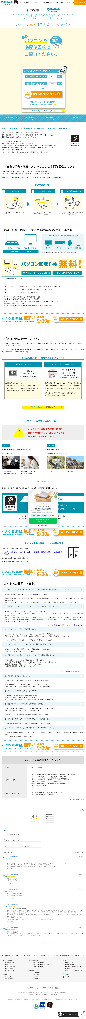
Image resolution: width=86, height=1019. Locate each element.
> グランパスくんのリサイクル (73, 970)
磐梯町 (43, 552)
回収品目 (36, 2)
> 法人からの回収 (9, 970)
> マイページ (34, 978)
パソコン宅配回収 (24, 2)
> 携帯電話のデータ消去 (37, 966)
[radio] (50, 815)
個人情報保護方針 (46, 999)
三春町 (6, 554)
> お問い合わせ (35, 974)
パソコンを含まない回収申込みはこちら (43, 111)
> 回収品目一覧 (9, 978)
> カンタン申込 (9, 968)
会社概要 (10, 999)
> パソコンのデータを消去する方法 (40, 964)
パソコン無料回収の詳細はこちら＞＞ (12, 278)
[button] (11, 869)
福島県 (4, 548)
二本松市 (22, 552)
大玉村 (36, 552)
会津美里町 (58, 552)
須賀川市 (13, 552)
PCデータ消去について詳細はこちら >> (72, 671)
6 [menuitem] (45, 943)
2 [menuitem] (36, 943)
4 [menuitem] (40, 943)
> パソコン (8, 976)
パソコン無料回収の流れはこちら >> (76, 799)
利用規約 (17, 999)
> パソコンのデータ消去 (37, 962)
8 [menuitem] (49, 943)
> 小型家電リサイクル (11, 966)
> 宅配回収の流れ (9, 962)
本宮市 (29, 552)
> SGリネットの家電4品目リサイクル (75, 966)
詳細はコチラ (43, 407)
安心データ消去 (48, 2)
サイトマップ (74, 999)
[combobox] (12, 846)
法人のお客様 (70, 2)
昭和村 (49, 552)
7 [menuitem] (47, 943)
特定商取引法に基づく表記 (31, 999)
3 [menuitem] (38, 943)
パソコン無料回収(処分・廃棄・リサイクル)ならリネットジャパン (19, 955)
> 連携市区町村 (69, 962)
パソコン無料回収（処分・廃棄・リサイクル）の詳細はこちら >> (65, 625)
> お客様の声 (34, 976)
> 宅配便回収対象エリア (71, 964)
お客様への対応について (61, 999)
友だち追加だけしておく (43, 525)
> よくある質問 (35, 972)
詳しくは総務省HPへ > (43, 481)
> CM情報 (67, 968)
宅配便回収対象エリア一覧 (47, 955)
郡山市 (6, 552)
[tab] (5, 830)
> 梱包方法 (8, 964)
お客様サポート (59, 2)
